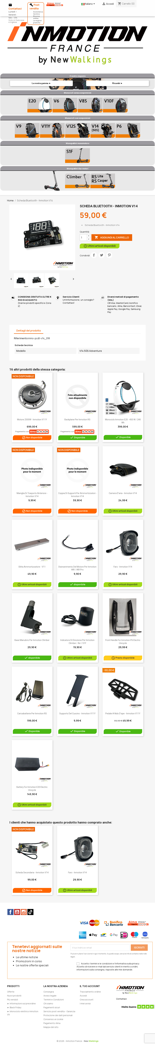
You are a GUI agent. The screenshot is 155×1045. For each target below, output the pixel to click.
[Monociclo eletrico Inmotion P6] (128, 130)
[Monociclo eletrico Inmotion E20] (40, 105)
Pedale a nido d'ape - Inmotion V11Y (122, 713)
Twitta (102, 255)
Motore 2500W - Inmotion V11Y (32, 419)
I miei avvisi (85, 1003)
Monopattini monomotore (77, 143)
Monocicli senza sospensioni (77, 93)
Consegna (48, 991)
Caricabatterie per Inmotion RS (32, 713)
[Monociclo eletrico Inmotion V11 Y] (52, 130)
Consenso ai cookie (53, 1019)
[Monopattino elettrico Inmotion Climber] (77, 181)
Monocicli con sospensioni (77, 118)
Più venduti (12, 999)
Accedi (83, 995)
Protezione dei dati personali (58, 1015)
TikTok (30, 912)
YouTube (17, 912)
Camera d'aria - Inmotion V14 (123, 493)
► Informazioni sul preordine (21, 1003)
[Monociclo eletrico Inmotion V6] (65, 105)
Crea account (86, 999)
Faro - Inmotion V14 (123, 567)
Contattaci (121, 998)
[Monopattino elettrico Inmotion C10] (52, 181)
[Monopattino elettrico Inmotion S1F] (77, 155)
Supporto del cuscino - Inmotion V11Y (77, 713)
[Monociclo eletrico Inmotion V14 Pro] (102, 130)
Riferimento (21, 338)
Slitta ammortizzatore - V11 (32, 567)
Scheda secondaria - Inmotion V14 (32, 872)
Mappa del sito (50, 1027)
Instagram (24, 912)
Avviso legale (49, 995)
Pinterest (109, 255)
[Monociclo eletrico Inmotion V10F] (115, 105)
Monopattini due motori (77, 168)
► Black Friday (14, 1007)
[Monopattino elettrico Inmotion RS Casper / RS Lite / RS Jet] (102, 181)
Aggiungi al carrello (112, 237)
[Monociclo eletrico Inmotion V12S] (77, 130)
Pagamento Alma (51, 1023)
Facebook (10, 912)
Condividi (94, 255)
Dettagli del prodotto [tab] (28, 330)
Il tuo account (90, 986)
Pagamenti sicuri (51, 1007)
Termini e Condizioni (53, 999)
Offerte (10, 991)
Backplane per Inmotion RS (77, 419)
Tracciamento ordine (90, 991)
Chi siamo (48, 1003)
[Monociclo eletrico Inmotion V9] (27, 130)
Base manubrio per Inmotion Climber (32, 640)
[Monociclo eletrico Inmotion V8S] (90, 105)
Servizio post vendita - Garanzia (59, 1011)
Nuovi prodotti (14, 995)
